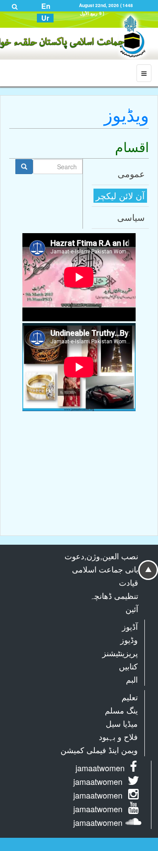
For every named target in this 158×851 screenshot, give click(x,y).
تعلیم (130, 696)
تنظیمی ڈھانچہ (114, 595)
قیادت (128, 582)
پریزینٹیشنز (120, 652)
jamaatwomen (100, 767)
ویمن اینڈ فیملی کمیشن (99, 749)
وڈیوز (129, 639)
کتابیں (128, 666)
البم (132, 679)
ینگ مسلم (121, 710)
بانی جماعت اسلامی (105, 569)
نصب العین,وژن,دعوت (101, 555)
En (45, 6)
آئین (132, 608)
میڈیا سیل (122, 723)
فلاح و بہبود (118, 736)
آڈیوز (130, 626)
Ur (45, 18)
